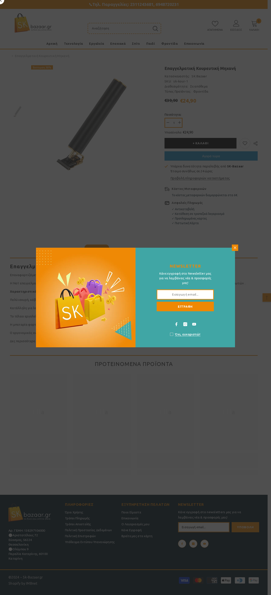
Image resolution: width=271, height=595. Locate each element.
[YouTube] (194, 324)
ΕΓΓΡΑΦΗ (185, 306)
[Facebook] (176, 324)
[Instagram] (185, 324)
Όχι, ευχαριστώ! (187, 334)
